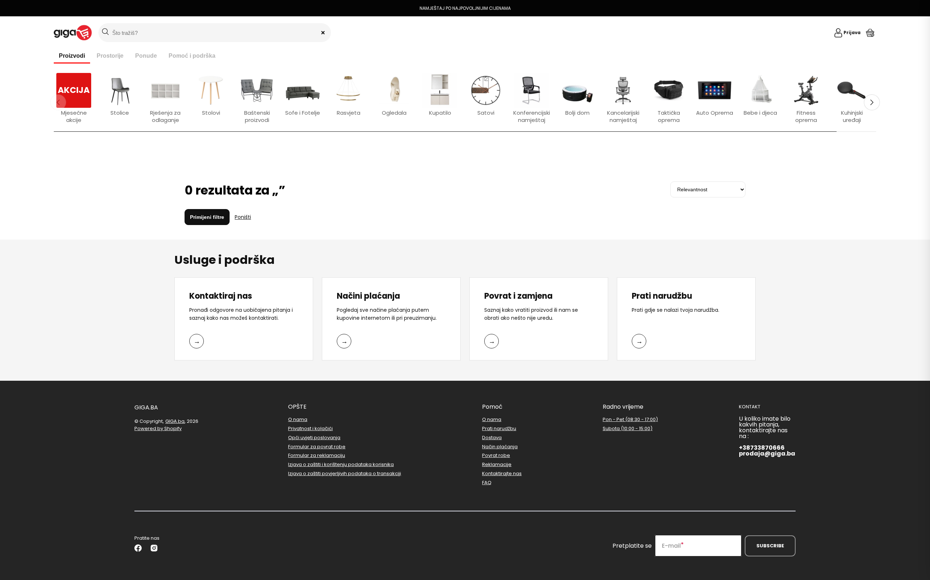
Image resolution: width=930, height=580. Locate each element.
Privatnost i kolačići (310, 428)
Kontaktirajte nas (502, 473)
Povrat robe (496, 455)
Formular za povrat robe (316, 446)
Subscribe (770, 545)
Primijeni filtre (207, 217)
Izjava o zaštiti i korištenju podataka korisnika (341, 464)
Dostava (492, 437)
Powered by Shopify (158, 428)
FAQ (487, 482)
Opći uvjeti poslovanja (314, 437)
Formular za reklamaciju (316, 455)
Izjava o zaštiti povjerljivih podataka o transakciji (344, 473)
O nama (297, 420)
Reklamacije (497, 464)
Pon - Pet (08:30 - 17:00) (630, 420)
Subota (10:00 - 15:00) (627, 428)
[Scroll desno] (872, 102)
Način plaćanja (500, 446)
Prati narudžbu (499, 428)
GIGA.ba (175, 421)
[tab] (72, 56)
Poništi (243, 217)
